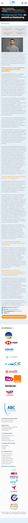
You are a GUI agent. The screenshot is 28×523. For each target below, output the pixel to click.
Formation (3, 449)
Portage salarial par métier (7, 33)
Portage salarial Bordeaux (7, 458)
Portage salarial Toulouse (7, 462)
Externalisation (4, 445)
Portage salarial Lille (6, 463)
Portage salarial (7, 29)
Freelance (3, 447)
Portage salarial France (6, 453)
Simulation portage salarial (19, 29)
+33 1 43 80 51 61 (5, 430)
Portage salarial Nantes (6, 460)
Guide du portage (5, 439)
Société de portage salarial (7, 435)
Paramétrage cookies (7, 513)
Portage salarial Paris (6, 455)
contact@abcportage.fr (7, 428)
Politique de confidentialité (19, 513)
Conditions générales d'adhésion (18, 512)
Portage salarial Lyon (6, 457)
